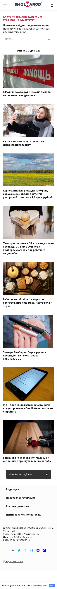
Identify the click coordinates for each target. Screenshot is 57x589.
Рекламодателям (17, 506)
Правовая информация (21, 497)
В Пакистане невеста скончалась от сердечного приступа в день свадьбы (27, 459)
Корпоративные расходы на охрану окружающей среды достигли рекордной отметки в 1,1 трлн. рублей (28, 194)
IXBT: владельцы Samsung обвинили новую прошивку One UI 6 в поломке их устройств (28, 408)
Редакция (12, 489)
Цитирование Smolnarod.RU (23, 514)
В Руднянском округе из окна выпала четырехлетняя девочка (27, 93)
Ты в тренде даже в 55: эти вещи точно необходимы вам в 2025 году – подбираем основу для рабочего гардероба (28, 248)
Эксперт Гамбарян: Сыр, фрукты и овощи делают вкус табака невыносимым (24, 355)
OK (51, 585)
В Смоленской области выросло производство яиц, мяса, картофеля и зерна (27, 303)
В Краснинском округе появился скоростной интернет (23, 143)
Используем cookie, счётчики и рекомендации (24, 585)
